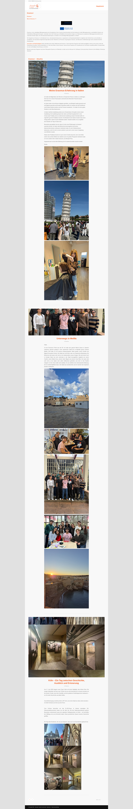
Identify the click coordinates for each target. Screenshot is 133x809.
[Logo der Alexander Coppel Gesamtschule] (35, 6)
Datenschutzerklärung (55, 807)
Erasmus (67, 93)
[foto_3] (66, 74)
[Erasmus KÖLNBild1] (66, 647)
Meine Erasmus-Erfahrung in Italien (66, 90)
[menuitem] (100, 6)
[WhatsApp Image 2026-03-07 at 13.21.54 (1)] (66, 322)
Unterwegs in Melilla (66, 338)
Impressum (49, 807)
